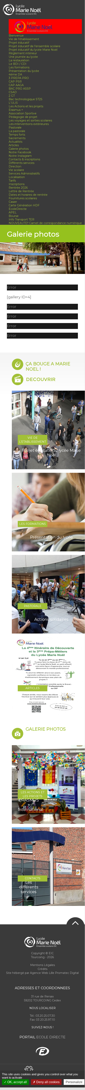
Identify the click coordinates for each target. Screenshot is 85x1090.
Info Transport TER (21, 219)
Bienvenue (16, 35)
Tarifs (12, 180)
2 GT (12, 95)
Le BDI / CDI (17, 64)
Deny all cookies (47, 1082)
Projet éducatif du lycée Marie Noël (33, 49)
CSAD (13, 92)
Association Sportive (22, 113)
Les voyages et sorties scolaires (30, 120)
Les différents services (28, 887)
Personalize (74, 1082)
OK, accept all (17, 1082)
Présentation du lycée (24, 71)
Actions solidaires (51, 619)
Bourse (14, 216)
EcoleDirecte (18, 209)
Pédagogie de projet (23, 117)
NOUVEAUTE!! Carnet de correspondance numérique (45, 223)
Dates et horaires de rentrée (28, 195)
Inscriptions (16, 184)
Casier (13, 202)
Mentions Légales (42, 965)
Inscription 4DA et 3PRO (51, 701)
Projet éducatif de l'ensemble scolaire (34, 46)
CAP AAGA (16, 85)
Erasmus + (16, 110)
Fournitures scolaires (23, 198)
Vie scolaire (16, 170)
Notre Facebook (20, 152)
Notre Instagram (20, 156)
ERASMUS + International (28, 805)
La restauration (19, 60)
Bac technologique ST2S (25, 99)
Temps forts (17, 134)
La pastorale (17, 131)
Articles (14, 145)
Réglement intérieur (23, 53)
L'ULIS (13, 103)
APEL (13, 212)
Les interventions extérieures (29, 124)
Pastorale (15, 127)
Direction (15, 166)
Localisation (17, 177)
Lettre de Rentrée (21, 191)
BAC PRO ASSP (20, 88)
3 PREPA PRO (19, 78)
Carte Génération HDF (24, 205)
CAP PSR (15, 81)
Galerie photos (19, 149)
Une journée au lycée (23, 57)
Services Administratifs (24, 173)
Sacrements (17, 138)
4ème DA (15, 74)
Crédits (42, 969)
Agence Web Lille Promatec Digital (54, 973)
